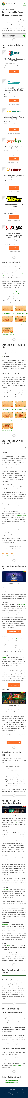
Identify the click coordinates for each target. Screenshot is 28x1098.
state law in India (17, 1016)
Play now (14, 72)
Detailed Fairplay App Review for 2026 (11, 430)
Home (3, 9)
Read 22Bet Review (14, 75)
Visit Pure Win (14, 685)
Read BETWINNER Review (14, 133)
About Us (22, 1093)
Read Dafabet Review (14, 191)
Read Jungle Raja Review (14, 162)
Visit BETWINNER (14, 632)
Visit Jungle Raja (14, 742)
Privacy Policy (7, 1093)
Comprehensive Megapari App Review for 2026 (14, 420)
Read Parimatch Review (14, 220)
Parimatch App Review (21, 324)
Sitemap (14, 1094)
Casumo (7, 548)
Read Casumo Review (14, 104)
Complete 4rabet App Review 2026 (11, 324)
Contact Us (15, 1093)
